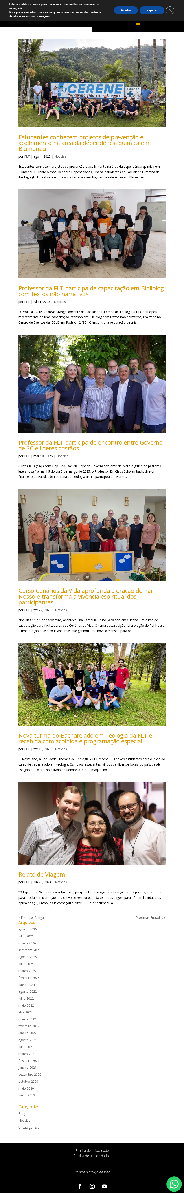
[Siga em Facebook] (80, 1186)
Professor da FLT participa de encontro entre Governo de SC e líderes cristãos (90, 445)
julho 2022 (26, 998)
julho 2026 (26, 936)
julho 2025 (26, 964)
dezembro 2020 (29, 1074)
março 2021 (27, 1054)
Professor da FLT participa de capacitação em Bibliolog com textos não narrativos (91, 291)
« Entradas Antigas (31, 917)
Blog (21, 1113)
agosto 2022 (27, 991)
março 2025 (27, 971)
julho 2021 (26, 1047)
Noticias (60, 156)
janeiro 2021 (27, 1067)
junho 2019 (26, 1095)
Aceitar (126, 10)
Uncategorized (28, 1127)
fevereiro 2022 (28, 1026)
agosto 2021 (27, 1040)
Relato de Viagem (41, 874)
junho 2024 (26, 985)
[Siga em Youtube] (104, 1186)
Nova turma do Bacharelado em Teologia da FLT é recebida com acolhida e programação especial (85, 738)
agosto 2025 (27, 957)
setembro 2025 (29, 950)
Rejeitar (152, 10)
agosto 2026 (27, 929)
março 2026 (27, 943)
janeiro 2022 (27, 1033)
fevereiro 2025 (28, 978)
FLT (27, 156)
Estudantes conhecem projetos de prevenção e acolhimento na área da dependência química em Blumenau (83, 143)
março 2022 (27, 1019)
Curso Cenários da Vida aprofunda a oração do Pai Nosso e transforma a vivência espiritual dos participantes (85, 596)
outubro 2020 (28, 1081)
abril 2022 (25, 1012)
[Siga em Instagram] (92, 1186)
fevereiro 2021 (28, 1060)
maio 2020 (26, 1088)
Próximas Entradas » (151, 917)
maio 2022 (26, 1005)
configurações (40, 16)
